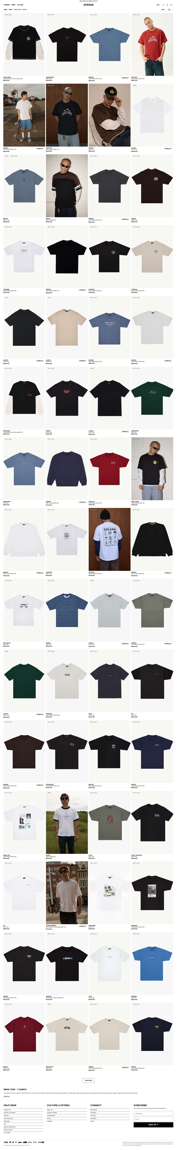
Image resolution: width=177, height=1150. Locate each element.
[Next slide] (42, 44)
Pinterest (93, 1118)
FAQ (5, 1124)
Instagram (93, 1110)
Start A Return (8, 1118)
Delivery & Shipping (9, 1112)
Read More (6, 1096)
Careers (49, 1121)
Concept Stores (52, 1112)
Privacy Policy (8, 1130)
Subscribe (140, 1105)
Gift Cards (7, 1132)
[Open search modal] (163, 5)
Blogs (49, 1118)
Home (5, 9)
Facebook (93, 1112)
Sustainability (51, 1115)
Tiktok (92, 1121)
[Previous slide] (6, 44)
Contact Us (7, 1110)
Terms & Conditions (9, 1127)
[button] (163, 10)
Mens (10, 9)
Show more (88, 1080)
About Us (50, 1110)
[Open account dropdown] (167, 5)
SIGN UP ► (154, 1125)
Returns (6, 1115)
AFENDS (23, 1145)
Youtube (93, 1115)
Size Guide (7, 1121)
